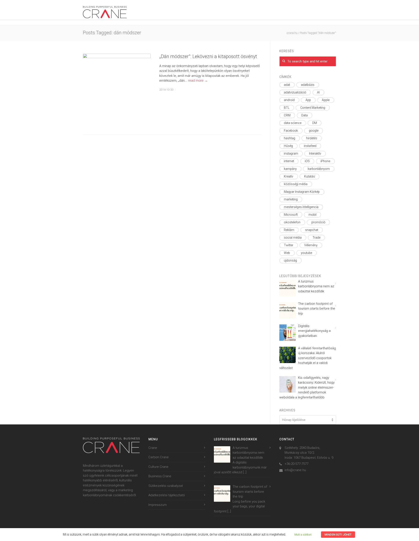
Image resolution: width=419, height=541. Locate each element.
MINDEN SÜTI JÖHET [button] (338, 534)
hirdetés (311, 138)
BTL (286, 107)
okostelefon (292, 222)
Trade (316, 237)
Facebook (291, 130)
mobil (312, 214)
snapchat (311, 230)
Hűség (288, 146)
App (308, 100)
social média (293, 237)
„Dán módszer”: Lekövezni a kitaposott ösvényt (208, 56)
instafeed (310, 146)
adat (287, 84)
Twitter (288, 245)
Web (287, 253)
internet (289, 161)
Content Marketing (312, 107)
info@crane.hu (295, 470)
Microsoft (291, 214)
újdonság (290, 260)
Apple (326, 100)
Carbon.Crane (158, 457)
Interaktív (315, 153)
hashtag (289, 138)
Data (304, 115)
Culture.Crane (158, 467)
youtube (306, 253)
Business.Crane (159, 476)
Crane (152, 448)
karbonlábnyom (319, 169)
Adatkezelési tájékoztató (166, 495)
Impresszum (157, 505)
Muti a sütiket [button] (302, 534)
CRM (287, 115)
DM (314, 123)
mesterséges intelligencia (301, 207)
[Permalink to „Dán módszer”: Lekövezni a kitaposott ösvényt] (117, 87)
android (289, 100)
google (313, 130)
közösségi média (295, 184)
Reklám (289, 230)
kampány (290, 169)
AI (318, 92)
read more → (198, 81)
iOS (307, 161)
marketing (291, 199)
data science (292, 123)
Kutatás (309, 176)
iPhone (325, 161)
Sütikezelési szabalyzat (165, 486)
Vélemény (311, 245)
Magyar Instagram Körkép (302, 191)
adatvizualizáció (295, 92)
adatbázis (307, 84)
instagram (291, 153)
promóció (318, 222)
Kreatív (288, 176)
